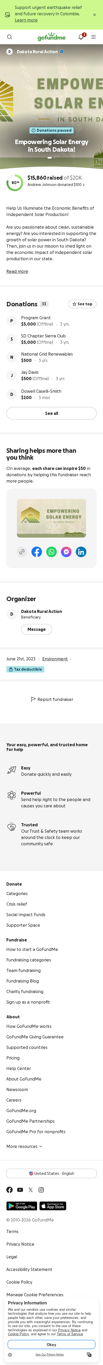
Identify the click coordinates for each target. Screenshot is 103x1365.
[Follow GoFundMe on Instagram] (41, 1190)
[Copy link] (22, 552)
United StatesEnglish (54, 1173)
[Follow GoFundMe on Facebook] (9, 1190)
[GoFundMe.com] (51, 37)
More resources (22, 1146)
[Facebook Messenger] (66, 552)
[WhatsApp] (51, 552)
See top (85, 304)
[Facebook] (36, 552)
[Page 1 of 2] (50, 158)
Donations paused (54, 130)
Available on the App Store (52, 1205)
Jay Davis (30, 372)
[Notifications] (81, 37)
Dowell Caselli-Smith (41, 391)
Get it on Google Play (21, 1205)
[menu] (93, 37)
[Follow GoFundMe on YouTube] (20, 1190)
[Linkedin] (81, 552)
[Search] (9, 37)
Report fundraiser (55, 699)
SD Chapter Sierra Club (43, 335)
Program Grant (36, 317)
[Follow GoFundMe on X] (30, 1190)
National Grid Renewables (47, 354)
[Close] (94, 15)
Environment (55, 658)
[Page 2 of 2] (54, 158)
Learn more (26, 20)
